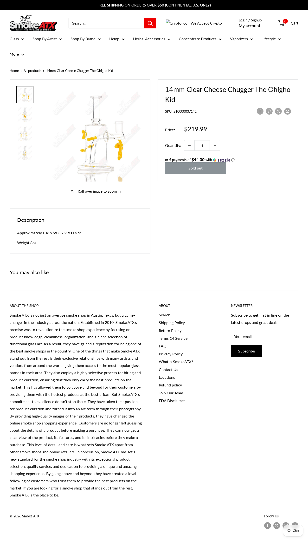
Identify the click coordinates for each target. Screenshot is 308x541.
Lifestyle (269, 38)
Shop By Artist (44, 38)
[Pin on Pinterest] (269, 111)
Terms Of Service (173, 338)
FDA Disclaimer (172, 400)
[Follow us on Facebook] (267, 525)
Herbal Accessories (149, 38)
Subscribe (246, 351)
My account (249, 25)
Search (164, 315)
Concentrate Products (197, 38)
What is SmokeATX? (176, 361)
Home (14, 71)
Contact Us (168, 369)
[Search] (150, 23)
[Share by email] (287, 111)
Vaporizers (239, 38)
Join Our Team (171, 393)
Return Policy (170, 330)
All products (32, 71)
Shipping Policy (172, 322)
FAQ (163, 346)
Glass (14, 38)
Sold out (195, 168)
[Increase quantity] (215, 145)
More (14, 54)
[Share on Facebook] (260, 111)
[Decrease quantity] (189, 145)
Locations (167, 377)
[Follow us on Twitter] (276, 525)
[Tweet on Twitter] (278, 111)
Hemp (114, 38)
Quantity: (173, 145)
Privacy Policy (171, 354)
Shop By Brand (83, 38)
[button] (228, 159)
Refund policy (170, 385)
